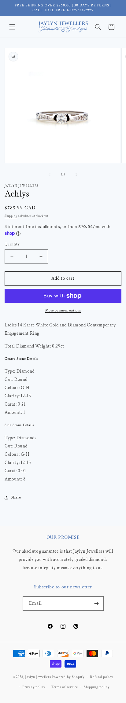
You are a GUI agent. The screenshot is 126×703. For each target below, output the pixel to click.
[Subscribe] (96, 603)
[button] (12, 27)
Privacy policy (33, 687)
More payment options (63, 310)
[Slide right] (76, 174)
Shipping (11, 216)
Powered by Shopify (68, 677)
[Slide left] (49, 174)
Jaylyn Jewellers (38, 677)
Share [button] (16, 497)
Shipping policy (96, 687)
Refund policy (101, 677)
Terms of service (64, 687)
